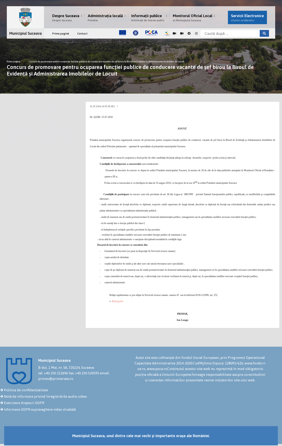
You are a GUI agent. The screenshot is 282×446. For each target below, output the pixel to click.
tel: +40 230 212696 (53, 373)
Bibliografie (117, 301)
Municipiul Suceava (25, 33)
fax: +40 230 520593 (84, 373)
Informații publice (147, 17)
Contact (82, 33)
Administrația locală (105, 17)
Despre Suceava (65, 17)
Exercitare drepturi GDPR (24, 403)
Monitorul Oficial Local (192, 17)
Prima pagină (60, 33)
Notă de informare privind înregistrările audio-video (45, 396)
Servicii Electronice (247, 17)
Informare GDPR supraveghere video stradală (40, 409)
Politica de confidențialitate (26, 390)
